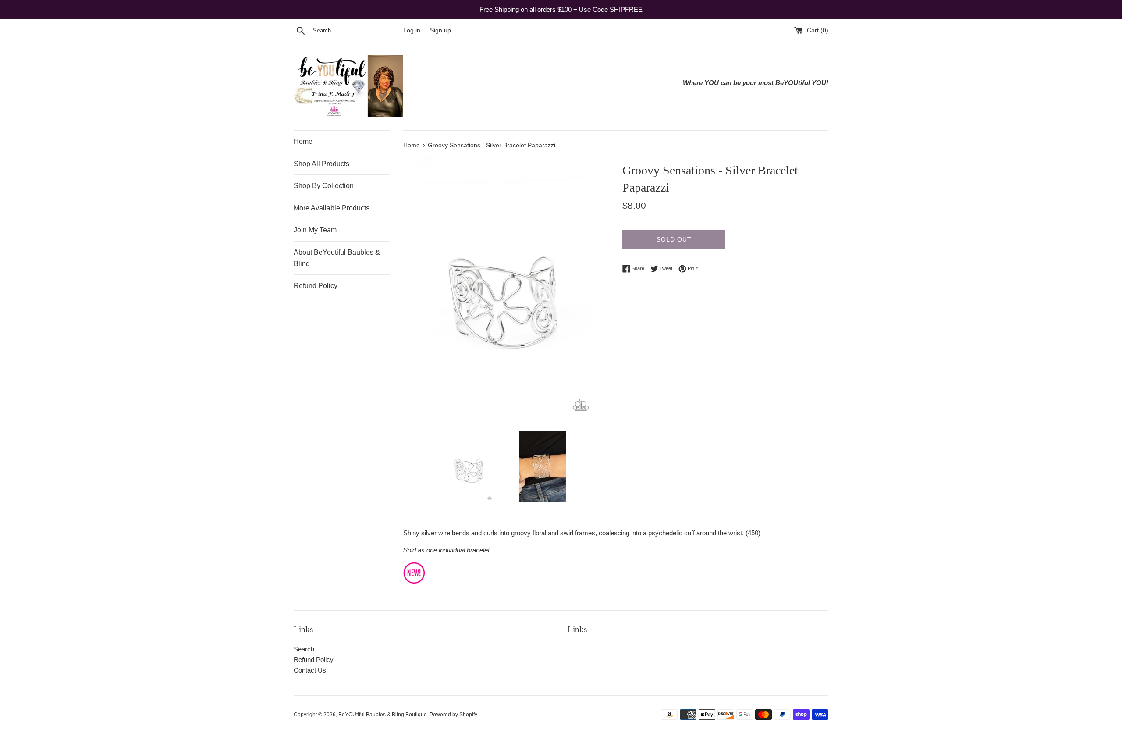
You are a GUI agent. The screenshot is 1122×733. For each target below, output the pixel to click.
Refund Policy (315, 285)
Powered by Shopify (453, 715)
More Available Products (331, 208)
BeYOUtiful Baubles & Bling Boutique (382, 715)
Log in (411, 30)
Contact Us (310, 670)
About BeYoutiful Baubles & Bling (337, 258)
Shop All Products (321, 163)
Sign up (440, 30)
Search (304, 649)
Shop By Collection (324, 185)
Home (303, 141)
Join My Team (315, 230)
